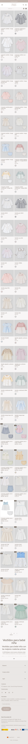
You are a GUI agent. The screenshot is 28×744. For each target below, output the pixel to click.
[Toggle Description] (14, 659)
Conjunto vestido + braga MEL (7, 55)
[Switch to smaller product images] (26, 8)
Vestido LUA (4, 313)
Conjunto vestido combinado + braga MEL (7, 187)
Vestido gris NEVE (19, 213)
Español (18, 737)
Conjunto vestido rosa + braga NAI (20, 55)
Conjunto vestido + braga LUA (7, 134)
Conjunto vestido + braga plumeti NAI (7, 81)
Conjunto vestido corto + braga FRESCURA (7, 468)
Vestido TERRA (18, 263)
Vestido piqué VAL (5, 288)
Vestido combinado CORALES (19, 570)
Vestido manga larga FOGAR (19, 416)
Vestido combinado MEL (7, 390)
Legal (3, 678)
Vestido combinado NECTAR (5, 596)
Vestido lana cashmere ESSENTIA (20, 364)
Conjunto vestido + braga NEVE (7, 29)
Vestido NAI (4, 263)
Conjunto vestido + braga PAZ (21, 134)
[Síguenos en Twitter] (5, 692)
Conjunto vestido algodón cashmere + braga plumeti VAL (21, 161)
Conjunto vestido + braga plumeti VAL (21, 108)
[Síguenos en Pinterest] (12, 692)
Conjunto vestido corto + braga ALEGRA (21, 494)
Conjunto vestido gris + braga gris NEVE (20, 29)
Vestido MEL (4, 238)
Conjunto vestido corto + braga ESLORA (7, 442)
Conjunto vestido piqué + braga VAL (7, 108)
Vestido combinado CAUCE (19, 622)
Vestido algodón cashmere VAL (21, 338)
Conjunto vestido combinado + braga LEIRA (21, 187)
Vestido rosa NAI (19, 238)
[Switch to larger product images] (23, 8)
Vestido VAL (18, 288)
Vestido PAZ (18, 313)
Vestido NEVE (4, 213)
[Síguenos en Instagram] (9, 692)
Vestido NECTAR (5, 544)
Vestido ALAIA (18, 544)
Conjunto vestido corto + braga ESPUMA (7, 494)
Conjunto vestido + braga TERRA (21, 81)
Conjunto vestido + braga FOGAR (7, 160)
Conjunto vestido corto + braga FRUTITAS (21, 468)
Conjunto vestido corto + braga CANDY (21, 442)
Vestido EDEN (18, 518)
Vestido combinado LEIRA (21, 390)
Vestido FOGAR (5, 338)
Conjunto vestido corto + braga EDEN (7, 519)
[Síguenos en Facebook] (2, 692)
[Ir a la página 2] (16, 633)
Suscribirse (6, 709)
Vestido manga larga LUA (7, 415)
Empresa (4, 665)
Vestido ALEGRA (5, 569)
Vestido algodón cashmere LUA (7, 364)
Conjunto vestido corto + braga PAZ (7, 622)
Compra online (5, 672)
